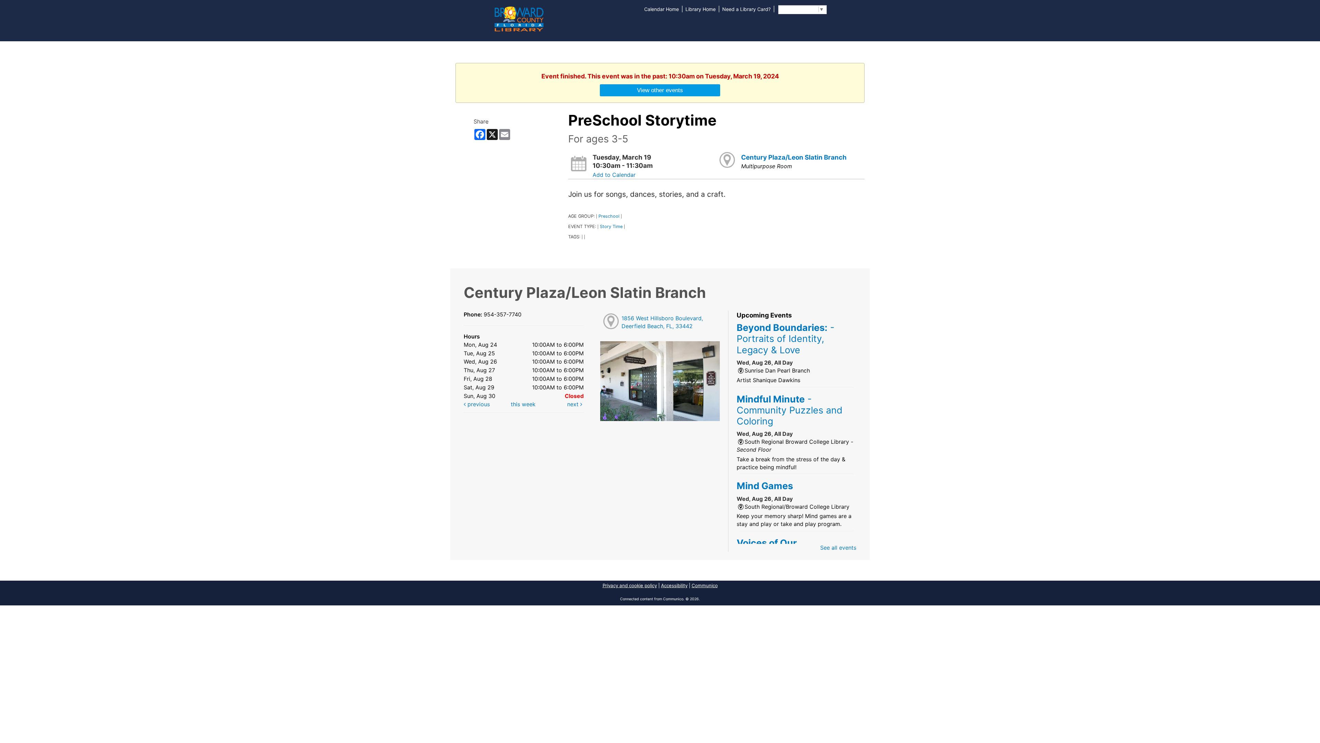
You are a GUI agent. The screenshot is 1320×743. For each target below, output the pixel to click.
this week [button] (523, 404)
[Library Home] (518, 18)
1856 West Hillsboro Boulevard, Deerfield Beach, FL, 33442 (662, 322)
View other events (660, 90)
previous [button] (478, 404)
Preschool (608, 216)
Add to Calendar (614, 174)
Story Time (611, 226)
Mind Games (765, 485)
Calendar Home (661, 9)
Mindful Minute (790, 410)
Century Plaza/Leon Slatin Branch (794, 157)
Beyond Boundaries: (785, 338)
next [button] (573, 404)
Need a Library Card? (746, 9)
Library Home (700, 9)
